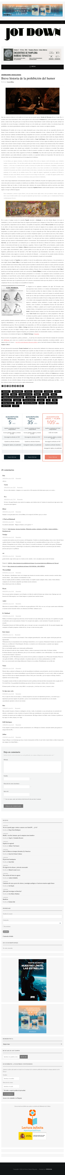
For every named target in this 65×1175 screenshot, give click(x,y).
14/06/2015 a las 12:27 (8, 725)
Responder (18, 478)
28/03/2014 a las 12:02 (9, 487)
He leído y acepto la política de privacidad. (15, 1090)
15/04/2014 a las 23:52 (8, 616)
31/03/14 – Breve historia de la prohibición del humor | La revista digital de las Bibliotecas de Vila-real (33, 563)
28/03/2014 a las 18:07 (8, 522)
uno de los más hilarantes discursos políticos (27, 342)
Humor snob (6, 74)
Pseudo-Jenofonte (29, 400)
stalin (41, 403)
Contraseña (5, 920)
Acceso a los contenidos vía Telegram (12, 1098)
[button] (32, 66)
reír (48, 400)
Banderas (5, 899)
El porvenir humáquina (9, 859)
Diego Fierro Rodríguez (15, 830)
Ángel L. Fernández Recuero (16, 838)
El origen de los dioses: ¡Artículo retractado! (15, 867)
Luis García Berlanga (55, 397)
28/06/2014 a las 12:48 (8, 668)
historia (46, 394)
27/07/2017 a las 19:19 (8, 737)
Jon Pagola (11, 886)
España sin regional (8, 843)
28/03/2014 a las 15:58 (8, 511)
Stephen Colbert (51, 403)
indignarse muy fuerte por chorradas (13, 397)
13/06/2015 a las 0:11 (7, 708)
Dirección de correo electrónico (11, 783)
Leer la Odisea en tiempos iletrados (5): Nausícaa (16, 851)
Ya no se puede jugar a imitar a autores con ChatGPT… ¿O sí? (20, 827)
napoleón (17, 400)
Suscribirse (12, 457)
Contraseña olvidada (8, 936)
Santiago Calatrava (8, 403)
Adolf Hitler (6, 391)
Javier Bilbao (10, 82)
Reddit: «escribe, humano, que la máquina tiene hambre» (19, 835)
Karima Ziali (12, 902)
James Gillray (30, 397)
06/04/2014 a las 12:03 (8, 591)
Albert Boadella (17, 391)
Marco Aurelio (6, 400)
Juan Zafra (11, 862)
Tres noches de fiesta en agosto (11, 875)
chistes (58, 391)
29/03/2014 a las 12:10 (8, 537)
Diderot (14, 394)
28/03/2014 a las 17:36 (9, 499)
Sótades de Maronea (30, 403)
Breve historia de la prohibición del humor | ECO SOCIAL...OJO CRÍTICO (26, 566)
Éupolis (37, 394)
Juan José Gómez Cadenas (15, 854)
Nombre (6, 776)
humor (54, 394)
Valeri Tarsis (6, 405)
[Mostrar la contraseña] (60, 923)
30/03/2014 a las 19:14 (8, 556)
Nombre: (5, 1075)
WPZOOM (49, 1169)
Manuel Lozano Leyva (14, 870)
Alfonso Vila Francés (14, 846)
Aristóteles (38, 391)
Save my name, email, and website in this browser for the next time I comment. (23, 799)
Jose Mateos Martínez (14, 894)
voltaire (16, 405)
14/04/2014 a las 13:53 (8, 603)
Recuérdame (7, 926)
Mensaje (6, 759)
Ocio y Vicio (16, 74)
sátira (18, 403)
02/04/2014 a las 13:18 (8, 572)
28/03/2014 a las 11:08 (8, 478)
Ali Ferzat (28, 391)
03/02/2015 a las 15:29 (8, 694)
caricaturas (48, 391)
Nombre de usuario (7, 914)
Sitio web (6, 791)
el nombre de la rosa (25, 394)
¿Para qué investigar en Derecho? (12, 891)
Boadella (36, 334)
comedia (5, 394)
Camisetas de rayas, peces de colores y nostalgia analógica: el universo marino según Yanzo (28, 883)
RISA (54, 400)
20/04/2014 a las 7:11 (7, 634)
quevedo (40, 400)
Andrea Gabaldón (13, 878)
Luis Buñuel (42, 397)
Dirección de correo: (8, 1082)
